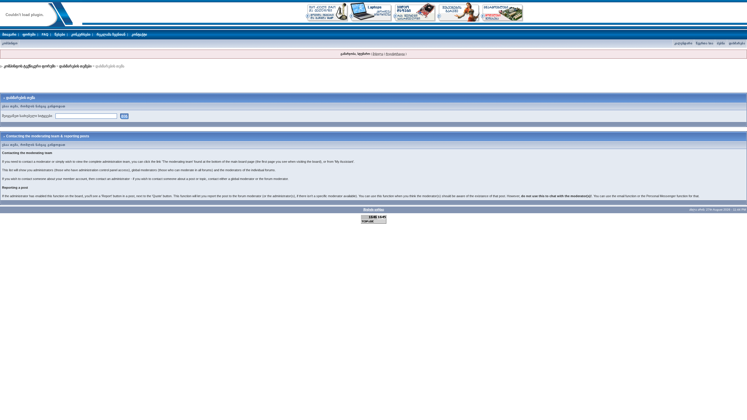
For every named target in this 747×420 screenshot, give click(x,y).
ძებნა (721, 43)
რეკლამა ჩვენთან (111, 34)
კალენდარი (683, 43)
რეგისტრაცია (395, 53)
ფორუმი (29, 34)
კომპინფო (10, 43)
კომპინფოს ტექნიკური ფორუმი (29, 66)
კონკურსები (80, 34)
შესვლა (378, 53)
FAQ (45, 34)
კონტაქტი (139, 34)
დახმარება (737, 43)
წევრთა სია (704, 43)
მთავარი (9, 34)
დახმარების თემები (75, 66)
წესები (60, 34)
